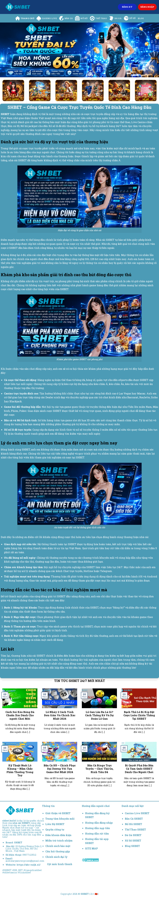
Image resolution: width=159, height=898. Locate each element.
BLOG (141, 18)
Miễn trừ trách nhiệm (59, 840)
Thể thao (101, 18)
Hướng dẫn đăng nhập (99, 822)
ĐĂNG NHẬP (147, 6)
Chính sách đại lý (56, 856)
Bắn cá (68, 18)
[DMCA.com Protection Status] (90, 859)
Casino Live (49, 18)
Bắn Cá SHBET (134, 818)
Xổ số (132, 18)
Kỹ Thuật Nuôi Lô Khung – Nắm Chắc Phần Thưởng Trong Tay (20, 770)
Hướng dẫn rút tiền (97, 833)
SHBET (18, 842)
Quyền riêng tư (54, 829)
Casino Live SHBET (137, 813)
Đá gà (118, 18)
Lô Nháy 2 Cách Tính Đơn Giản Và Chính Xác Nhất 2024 (59, 715)
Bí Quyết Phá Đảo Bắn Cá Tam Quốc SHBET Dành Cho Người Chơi (139, 769)
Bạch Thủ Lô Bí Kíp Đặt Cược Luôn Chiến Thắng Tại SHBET (139, 715)
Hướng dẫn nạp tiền (97, 828)
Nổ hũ (84, 18)
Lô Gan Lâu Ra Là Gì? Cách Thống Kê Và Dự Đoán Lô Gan (99, 715)
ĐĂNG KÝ (127, 6)
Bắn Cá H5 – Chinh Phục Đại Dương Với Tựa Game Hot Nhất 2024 (60, 769)
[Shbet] (17, 7)
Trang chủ (27, 18)
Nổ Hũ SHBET (134, 824)
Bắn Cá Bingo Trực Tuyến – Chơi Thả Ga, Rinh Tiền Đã (99, 769)
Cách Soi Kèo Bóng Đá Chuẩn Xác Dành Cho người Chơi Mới (19, 715)
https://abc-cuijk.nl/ (29, 864)
